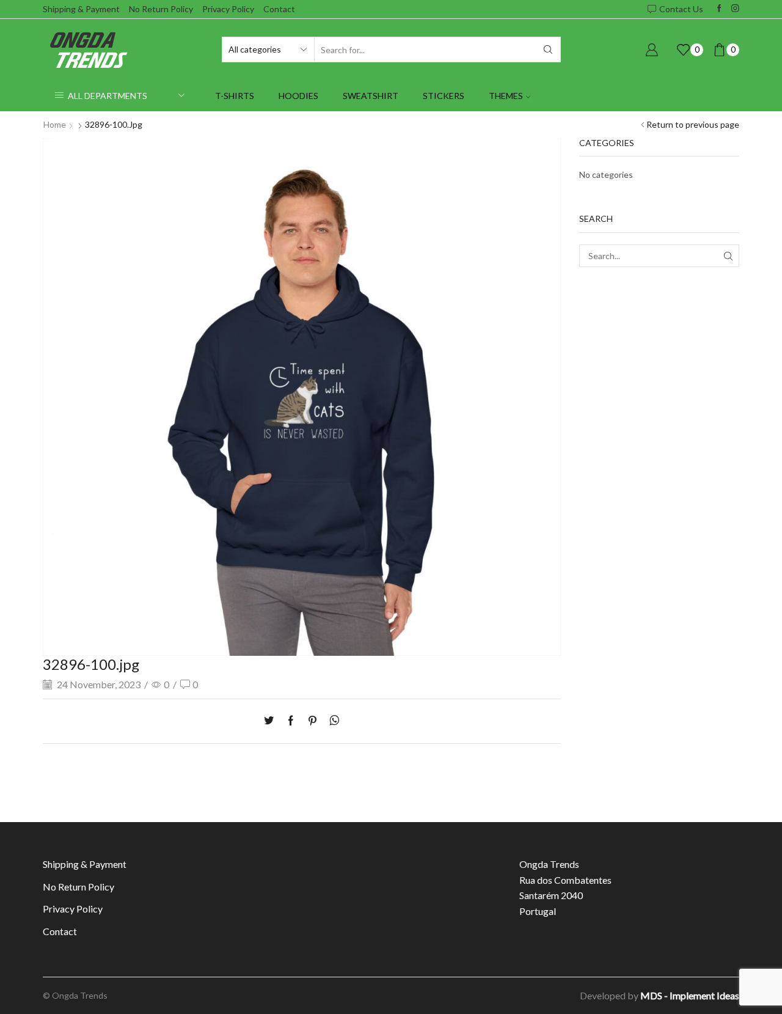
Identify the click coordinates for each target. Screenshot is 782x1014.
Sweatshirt (370, 95)
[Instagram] (735, 8)
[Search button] (548, 49)
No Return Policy (161, 9)
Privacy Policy (228, 9)
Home (54, 124)
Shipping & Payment (81, 9)
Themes (506, 95)
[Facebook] (719, 8)
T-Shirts (234, 95)
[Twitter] (272, 721)
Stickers (443, 95)
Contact (279, 9)
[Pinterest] (312, 721)
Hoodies (298, 95)
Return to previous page (692, 124)
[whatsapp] (331, 721)
